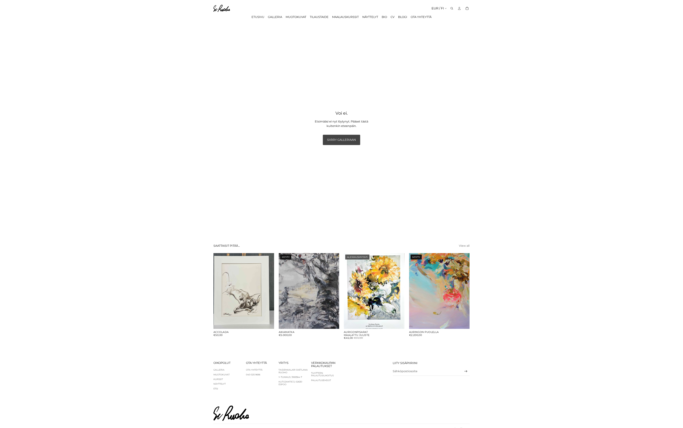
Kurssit (218, 379)
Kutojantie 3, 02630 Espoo (290, 383)
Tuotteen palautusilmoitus (322, 374)
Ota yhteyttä (254, 369)
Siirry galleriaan (341, 139)
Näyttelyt (219, 383)
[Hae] (452, 8)
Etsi (215, 388)
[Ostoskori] (467, 8)
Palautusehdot (321, 380)
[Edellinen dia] (284, 291)
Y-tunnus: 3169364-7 (290, 377)
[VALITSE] (399, 323)
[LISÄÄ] (268, 323)
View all (464, 245)
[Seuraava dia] (334, 291)
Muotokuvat (221, 374)
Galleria (218, 369)
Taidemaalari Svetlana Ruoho (293, 371)
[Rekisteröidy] (466, 371)
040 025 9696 (253, 374)
